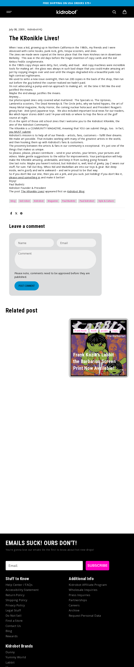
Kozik (94, 330)
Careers (74, 605)
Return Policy (15, 595)
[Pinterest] (21, 213)
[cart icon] (124, 12)
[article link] (121, 371)
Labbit (10, 662)
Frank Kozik (81, 330)
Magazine (53, 200)
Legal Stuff (13, 610)
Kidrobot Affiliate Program (88, 585)
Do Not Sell (14, 616)
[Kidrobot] (67, 12)
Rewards (12, 636)
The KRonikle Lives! (32, 191)
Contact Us (13, 626)
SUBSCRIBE (97, 565)
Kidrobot (38, 200)
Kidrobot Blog (75, 191)
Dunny (10, 652)
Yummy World (16, 657)
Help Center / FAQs (19, 585)
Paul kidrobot (87, 200)
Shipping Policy (16, 600)
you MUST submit (20, 131)
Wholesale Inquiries (83, 590)
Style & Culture (106, 200)
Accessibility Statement (22, 590)
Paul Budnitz (68, 200)
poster (104, 330)
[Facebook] (11, 213)
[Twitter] (16, 213)
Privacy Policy (15, 605)
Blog (9, 631)
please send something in (24, 177)
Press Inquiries (79, 595)
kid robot (25, 200)
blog (13, 200)
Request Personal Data (85, 616)
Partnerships (78, 600)
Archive (74, 610)
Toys (114, 330)
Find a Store (14, 621)
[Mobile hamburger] (9, 12)
